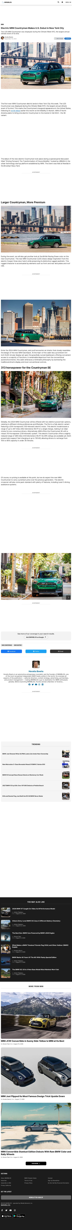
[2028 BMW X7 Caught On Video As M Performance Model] (5, 909)
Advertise (4, 1180)
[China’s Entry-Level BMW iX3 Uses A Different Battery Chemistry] (5, 921)
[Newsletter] (62, 2)
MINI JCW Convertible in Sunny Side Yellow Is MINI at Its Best (32, 1041)
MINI (2, 24)
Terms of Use (28, 1180)
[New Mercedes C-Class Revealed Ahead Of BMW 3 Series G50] (66, 762)
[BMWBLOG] (36, 1205)
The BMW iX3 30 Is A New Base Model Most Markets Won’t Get (35, 969)
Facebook (12, 651)
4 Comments (67, 38)
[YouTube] (36, 684)
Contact (50, 1178)
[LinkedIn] (42, 684)
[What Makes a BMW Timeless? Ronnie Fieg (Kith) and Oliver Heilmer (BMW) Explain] (5, 945)
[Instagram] (39, 684)
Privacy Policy (28, 1183)
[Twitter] (33, 684)
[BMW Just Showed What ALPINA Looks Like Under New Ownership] (66, 751)
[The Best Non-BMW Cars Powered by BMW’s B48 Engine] (5, 933)
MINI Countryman (7, 645)
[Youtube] (11, 1211)
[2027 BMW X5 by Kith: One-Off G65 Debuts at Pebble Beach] (66, 783)
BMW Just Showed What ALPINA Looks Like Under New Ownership (25, 754)
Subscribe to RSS (6, 1183)
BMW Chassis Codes (30, 1178)
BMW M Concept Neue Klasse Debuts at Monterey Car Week (22, 775)
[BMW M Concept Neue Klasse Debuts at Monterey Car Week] (66, 772)
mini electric (18, 645)
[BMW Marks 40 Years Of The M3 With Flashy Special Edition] (5, 957)
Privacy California (6, 1185)
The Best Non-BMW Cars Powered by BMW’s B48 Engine (33, 933)
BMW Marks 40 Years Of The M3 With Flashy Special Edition (34, 957)
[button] (68, 597)
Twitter (36, 651)
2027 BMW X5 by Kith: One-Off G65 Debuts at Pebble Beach (23, 785)
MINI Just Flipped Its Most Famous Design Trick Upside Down (33, 1096)
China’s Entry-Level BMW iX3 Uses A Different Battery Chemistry (36, 921)
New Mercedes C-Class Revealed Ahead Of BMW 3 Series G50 (23, 764)
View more (35, 1163)
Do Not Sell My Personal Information (58, 1183)
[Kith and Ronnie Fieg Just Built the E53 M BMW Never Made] (66, 793)
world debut (15, 111)
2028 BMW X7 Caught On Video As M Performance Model (33, 909)
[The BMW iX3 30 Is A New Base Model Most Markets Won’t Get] (5, 969)
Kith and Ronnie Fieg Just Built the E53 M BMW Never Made (22, 796)
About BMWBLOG (6, 1178)
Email (61, 651)
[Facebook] (29, 684)
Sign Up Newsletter (53, 1180)
